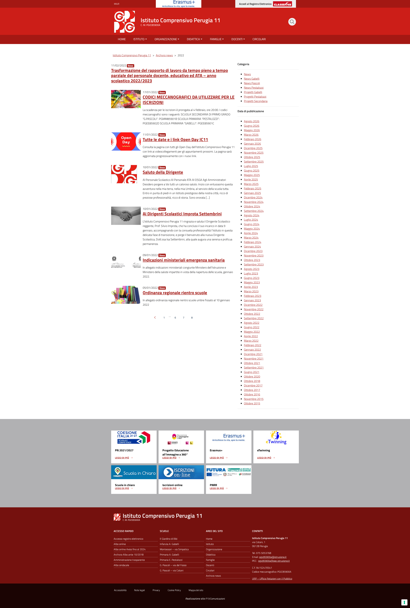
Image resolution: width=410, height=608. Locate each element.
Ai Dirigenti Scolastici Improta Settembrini (182, 213)
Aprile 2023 (251, 287)
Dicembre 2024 (253, 197)
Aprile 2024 (251, 233)
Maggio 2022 (252, 332)
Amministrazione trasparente (129, 560)
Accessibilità (120, 590)
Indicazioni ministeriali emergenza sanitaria (184, 260)
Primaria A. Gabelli (169, 554)
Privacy (156, 590)
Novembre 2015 (253, 399)
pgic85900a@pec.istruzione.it (274, 561)
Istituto (138, 39)
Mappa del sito (196, 590)
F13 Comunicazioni (215, 598)
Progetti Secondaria (255, 101)
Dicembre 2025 (253, 148)
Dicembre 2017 (253, 385)
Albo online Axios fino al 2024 (130, 549)
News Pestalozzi (254, 87)
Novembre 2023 (253, 255)
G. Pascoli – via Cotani (171, 570)
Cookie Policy (174, 590)
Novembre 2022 (253, 309)
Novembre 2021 (253, 358)
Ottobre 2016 (252, 394)
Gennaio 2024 (252, 246)
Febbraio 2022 (252, 345)
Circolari (259, 39)
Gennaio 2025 (252, 193)
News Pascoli (252, 83)
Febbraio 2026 (252, 139)
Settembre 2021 (254, 367)
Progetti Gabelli (253, 92)
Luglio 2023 (251, 273)
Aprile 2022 (251, 336)
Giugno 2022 (251, 327)
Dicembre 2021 (253, 354)
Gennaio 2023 (252, 300)
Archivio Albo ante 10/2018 (129, 554)
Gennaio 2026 (252, 143)
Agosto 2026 (251, 121)
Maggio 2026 (252, 130)
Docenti (236, 39)
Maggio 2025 (252, 175)
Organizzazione (166, 39)
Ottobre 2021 (252, 363)
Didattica (193, 39)
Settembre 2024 (254, 211)
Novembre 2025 (253, 152)
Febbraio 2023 (252, 296)
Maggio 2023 (252, 282)
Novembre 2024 (253, 202)
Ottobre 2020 (252, 376)
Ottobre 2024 (252, 206)
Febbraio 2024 (252, 242)
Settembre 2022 (254, 318)
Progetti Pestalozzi (255, 96)
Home (122, 39)
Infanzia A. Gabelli (169, 544)
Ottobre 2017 (252, 390)
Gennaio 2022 (252, 349)
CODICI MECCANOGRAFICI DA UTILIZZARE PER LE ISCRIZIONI (188, 99)
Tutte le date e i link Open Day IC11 (175, 139)
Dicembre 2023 (253, 251)
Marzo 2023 (251, 291)
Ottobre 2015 (252, 403)
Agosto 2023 (251, 269)
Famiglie (215, 39)
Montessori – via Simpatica (174, 549)
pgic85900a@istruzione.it (273, 557)
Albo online (120, 544)
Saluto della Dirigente (163, 172)
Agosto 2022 (251, 323)
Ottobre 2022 (252, 314)
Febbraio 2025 (252, 188)
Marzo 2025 (251, 184)
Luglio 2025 (251, 166)
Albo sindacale (121, 565)
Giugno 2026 (251, 126)
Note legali (139, 590)
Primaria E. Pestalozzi (171, 560)
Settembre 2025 (254, 161)
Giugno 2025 (251, 170)
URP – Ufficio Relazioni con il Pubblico (272, 578)
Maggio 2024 (252, 228)
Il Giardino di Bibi (168, 539)
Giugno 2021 (251, 372)
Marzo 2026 (251, 135)
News (130, 65)
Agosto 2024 (251, 215)
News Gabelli (251, 79)
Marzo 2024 (251, 237)
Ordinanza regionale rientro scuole (175, 292)
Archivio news (213, 576)
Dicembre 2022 (253, 305)
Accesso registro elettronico (128, 539)
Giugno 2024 (251, 224)
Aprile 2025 (251, 179)
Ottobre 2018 (252, 381)
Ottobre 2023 (252, 260)
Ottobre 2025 (252, 157)
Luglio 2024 (251, 219)
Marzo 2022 (251, 340)
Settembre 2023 (254, 264)
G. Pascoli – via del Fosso (173, 565)
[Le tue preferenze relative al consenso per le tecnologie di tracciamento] (404, 602)
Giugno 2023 (251, 278)
